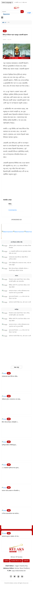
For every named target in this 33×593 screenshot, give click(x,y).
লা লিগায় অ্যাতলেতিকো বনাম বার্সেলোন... (10, 513)
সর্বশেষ (16, 276)
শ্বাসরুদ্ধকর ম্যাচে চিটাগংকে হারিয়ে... (10, 376)
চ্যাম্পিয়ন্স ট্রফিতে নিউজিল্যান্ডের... (9, 445)
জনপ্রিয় (16, 309)
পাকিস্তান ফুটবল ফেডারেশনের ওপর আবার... (11, 399)
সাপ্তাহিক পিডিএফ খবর (16, 561)
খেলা (5, 31)
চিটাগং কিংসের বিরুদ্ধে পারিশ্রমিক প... (10, 422)
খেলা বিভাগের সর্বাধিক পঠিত (16, 242)
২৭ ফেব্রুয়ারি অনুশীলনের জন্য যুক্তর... (10, 468)
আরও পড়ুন (16, 367)
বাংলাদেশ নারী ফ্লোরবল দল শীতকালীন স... (11, 490)
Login (29, 12)
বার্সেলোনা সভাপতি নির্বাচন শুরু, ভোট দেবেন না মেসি (20, 302)
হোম (5, 22)
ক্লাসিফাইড (26, 561)
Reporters (6, 14)
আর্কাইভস (6, 561)
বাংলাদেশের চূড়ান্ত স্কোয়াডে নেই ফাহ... (10, 536)
